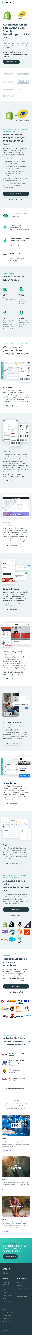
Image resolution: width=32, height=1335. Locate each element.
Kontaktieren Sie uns (18, 3)
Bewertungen (7, 1321)
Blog (4, 1309)
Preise (5, 1293)
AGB (18, 1294)
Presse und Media (22, 1288)
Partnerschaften (22, 1296)
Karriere (19, 1285)
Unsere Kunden (7, 1295)
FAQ (4, 1298)
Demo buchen (7, 1301)
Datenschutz (21, 1291)
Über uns (19, 1282)
